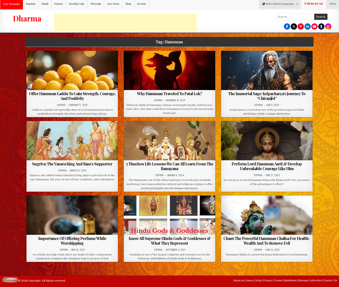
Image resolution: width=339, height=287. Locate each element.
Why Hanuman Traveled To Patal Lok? (169, 93)
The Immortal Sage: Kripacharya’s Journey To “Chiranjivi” (266, 96)
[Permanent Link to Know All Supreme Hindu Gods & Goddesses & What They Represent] (169, 230)
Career (250, 280)
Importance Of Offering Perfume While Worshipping (72, 241)
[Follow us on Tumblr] (321, 26)
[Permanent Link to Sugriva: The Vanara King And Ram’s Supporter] (72, 155)
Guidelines (290, 280)
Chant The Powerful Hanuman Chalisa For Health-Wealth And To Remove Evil (266, 241)
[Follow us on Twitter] (294, 26)
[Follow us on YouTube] (314, 26)
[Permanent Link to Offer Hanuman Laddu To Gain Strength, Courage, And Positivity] (72, 85)
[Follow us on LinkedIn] (307, 26)
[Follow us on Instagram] (328, 26)
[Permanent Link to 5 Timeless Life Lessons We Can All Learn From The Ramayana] (169, 155)
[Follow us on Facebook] (287, 26)
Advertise (316, 280)
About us (238, 280)
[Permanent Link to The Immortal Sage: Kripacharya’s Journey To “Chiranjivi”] (267, 85)
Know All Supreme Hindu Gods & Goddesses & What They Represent (170, 241)
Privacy (268, 280)
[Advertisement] (125, 22)
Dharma (27, 18)
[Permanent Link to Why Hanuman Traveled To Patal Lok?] (169, 85)
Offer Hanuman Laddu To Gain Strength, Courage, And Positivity (72, 96)
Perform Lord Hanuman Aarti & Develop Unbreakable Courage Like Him (267, 166)
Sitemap (303, 280)
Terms (278, 280)
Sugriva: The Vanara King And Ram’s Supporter (72, 163)
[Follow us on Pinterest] (301, 26)
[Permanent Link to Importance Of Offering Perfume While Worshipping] (72, 230)
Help (258, 280)
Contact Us (330, 280)
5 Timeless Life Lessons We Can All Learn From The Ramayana (169, 166)
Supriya (61, 105)
